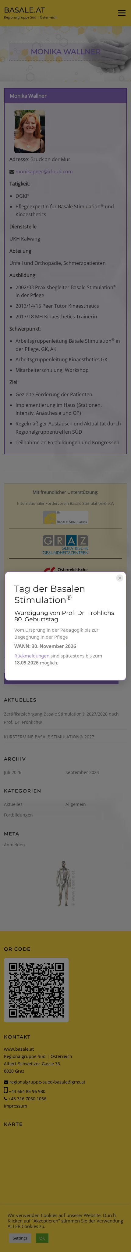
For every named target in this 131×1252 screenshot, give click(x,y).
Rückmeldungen (31, 656)
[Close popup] (119, 577)
